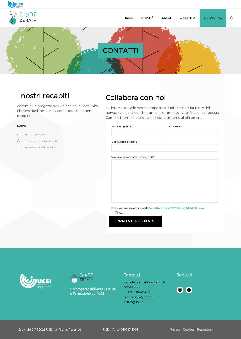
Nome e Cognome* (121, 126)
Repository (205, 329)
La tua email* (175, 126)
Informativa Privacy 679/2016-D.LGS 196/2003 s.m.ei (176, 207)
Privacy (175, 329)
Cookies (188, 329)
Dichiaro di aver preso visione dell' (158, 207)
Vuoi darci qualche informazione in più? (133, 157)
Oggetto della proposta (124, 141)
